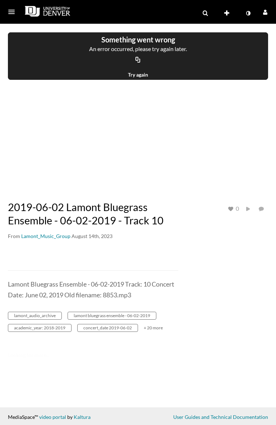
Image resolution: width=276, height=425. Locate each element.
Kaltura (82, 417)
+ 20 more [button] (153, 327)
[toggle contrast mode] (248, 13)
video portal (52, 417)
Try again (138, 75)
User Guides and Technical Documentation (220, 417)
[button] (13, 12)
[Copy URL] (138, 60)
